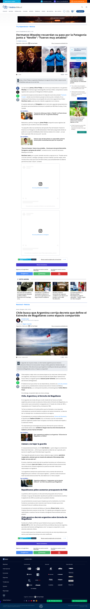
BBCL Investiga (50, 11)
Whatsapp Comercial (55, 600)
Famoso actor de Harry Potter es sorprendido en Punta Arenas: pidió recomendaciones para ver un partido (49, 139)
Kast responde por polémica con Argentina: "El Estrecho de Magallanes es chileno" (50, 435)
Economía (25, 11)
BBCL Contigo (58, 11)
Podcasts (5, 11)
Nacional (11, 11)
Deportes (31, 11)
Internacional (18, 11)
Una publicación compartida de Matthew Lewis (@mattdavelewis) (40, 206)
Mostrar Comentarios (42, 264)
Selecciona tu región (10, 1)
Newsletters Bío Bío (47, 1)
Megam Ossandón (27, 324)
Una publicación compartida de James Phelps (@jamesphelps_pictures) (40, 253)
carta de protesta (62, 384)
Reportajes (6, 591)
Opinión (43, 11)
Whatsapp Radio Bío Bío (80, 601)
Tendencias (37, 11)
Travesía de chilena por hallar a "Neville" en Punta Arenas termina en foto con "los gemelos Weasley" (50, 113)
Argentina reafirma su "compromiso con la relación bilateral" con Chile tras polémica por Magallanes (48, 481)
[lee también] (27, 115)
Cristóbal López (25, 319)
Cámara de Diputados (60, 416)
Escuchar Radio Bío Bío (79, 1)
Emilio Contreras (22, 41)
